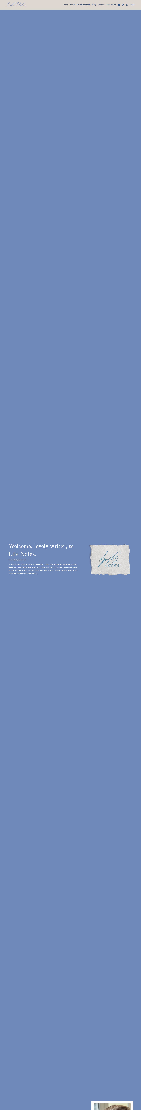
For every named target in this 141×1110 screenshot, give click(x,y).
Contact (101, 4)
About (72, 4)
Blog (94, 4)
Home (65, 4)
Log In (132, 4)
